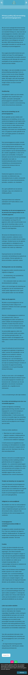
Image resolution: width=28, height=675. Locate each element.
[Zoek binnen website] (1, 2)
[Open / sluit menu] (26, 2)
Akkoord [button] (22, 672)
